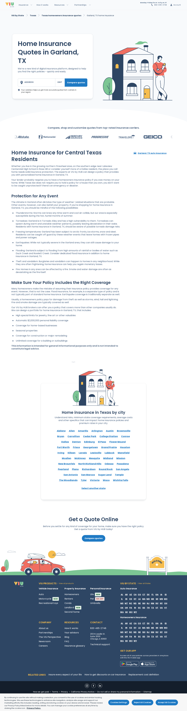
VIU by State (17, 15)
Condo (68, 603)
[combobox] (36, 82)
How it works (71, 628)
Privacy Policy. (34, 708)
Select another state (93, 488)
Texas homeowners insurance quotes (61, 15)
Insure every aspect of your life (65, 674)
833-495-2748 (160, 5)
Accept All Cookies (167, 702)
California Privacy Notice (83, 691)
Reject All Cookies (142, 702)
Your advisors (71, 632)
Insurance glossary (74, 645)
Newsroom (45, 641)
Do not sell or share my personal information (119, 691)
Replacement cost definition (143, 674)
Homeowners (71, 594)
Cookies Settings (118, 702)
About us (43, 628)
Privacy (64, 691)
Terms (55, 691)
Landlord (72, 607)
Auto (41, 594)
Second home (72, 611)
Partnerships (46, 632)
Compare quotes (76, 82)
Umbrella (95, 603)
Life (95, 594)
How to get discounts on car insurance (105, 674)
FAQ (66, 641)
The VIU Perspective (50, 637)
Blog (66, 637)
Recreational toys (48, 603)
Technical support (100, 644)
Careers (43, 645)
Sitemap (147, 691)
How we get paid (41, 691)
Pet (96, 598)
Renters (68, 598)
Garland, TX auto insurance (152, 153)
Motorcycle (48, 598)
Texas (33, 15)
